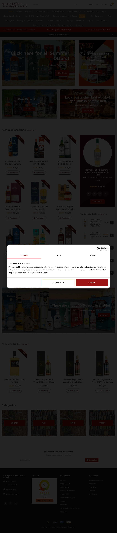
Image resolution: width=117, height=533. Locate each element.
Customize (57, 282)
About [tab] (92, 255)
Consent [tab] (24, 255)
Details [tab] (58, 255)
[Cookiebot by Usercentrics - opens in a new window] (98, 248)
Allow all (91, 282)
